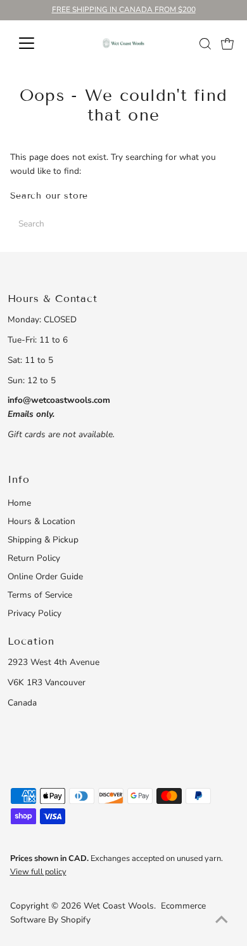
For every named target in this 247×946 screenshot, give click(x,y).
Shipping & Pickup (43, 540)
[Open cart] (227, 43)
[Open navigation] (37, 43)
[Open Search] (205, 43)
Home (19, 503)
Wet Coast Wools (119, 906)
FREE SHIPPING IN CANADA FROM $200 (124, 9)
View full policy (38, 871)
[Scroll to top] (221, 920)
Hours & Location (41, 521)
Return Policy (34, 558)
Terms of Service (40, 595)
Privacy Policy (34, 613)
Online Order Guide (45, 576)
